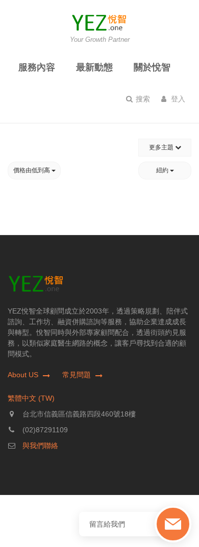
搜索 (142, 99)
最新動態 (94, 67)
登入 (177, 99)
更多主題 (162, 147)
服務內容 (36, 67)
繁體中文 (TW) (31, 398)
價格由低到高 (32, 170)
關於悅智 (152, 67)
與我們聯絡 (40, 445)
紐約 (163, 170)
